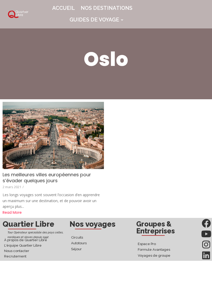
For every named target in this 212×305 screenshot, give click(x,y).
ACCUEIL (63, 8)
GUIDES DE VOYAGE (94, 20)
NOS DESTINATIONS (106, 8)
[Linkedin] (206, 255)
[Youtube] (206, 233)
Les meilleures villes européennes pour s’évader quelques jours (47, 178)
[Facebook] (206, 223)
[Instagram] (206, 244)
